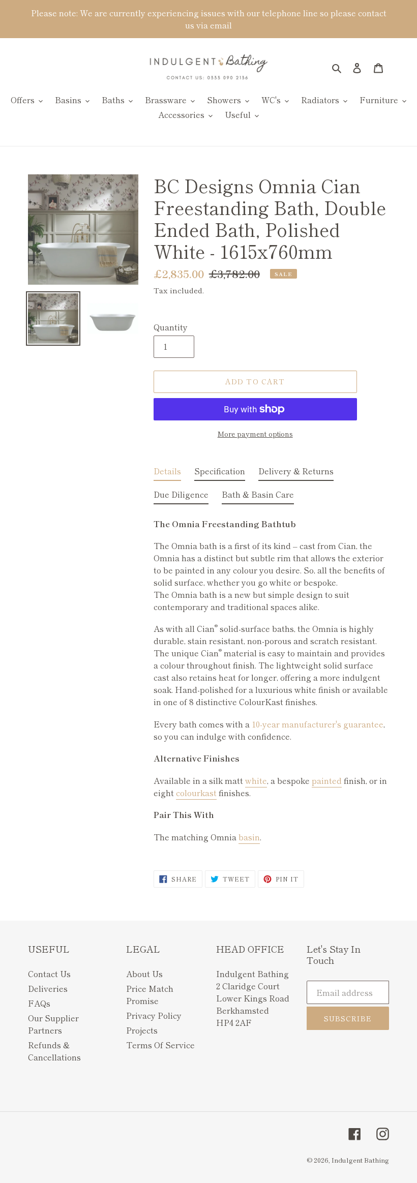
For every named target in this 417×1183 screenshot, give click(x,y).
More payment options (255, 434)
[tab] (167, 473)
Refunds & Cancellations (54, 1051)
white (256, 780)
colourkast (196, 792)
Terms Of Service (160, 1045)
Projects (142, 1030)
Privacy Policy (154, 1015)
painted (327, 780)
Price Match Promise (149, 994)
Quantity (171, 327)
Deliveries (48, 988)
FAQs (39, 1003)
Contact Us (49, 973)
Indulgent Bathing (360, 1160)
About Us (144, 973)
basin (249, 837)
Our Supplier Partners (53, 1024)
